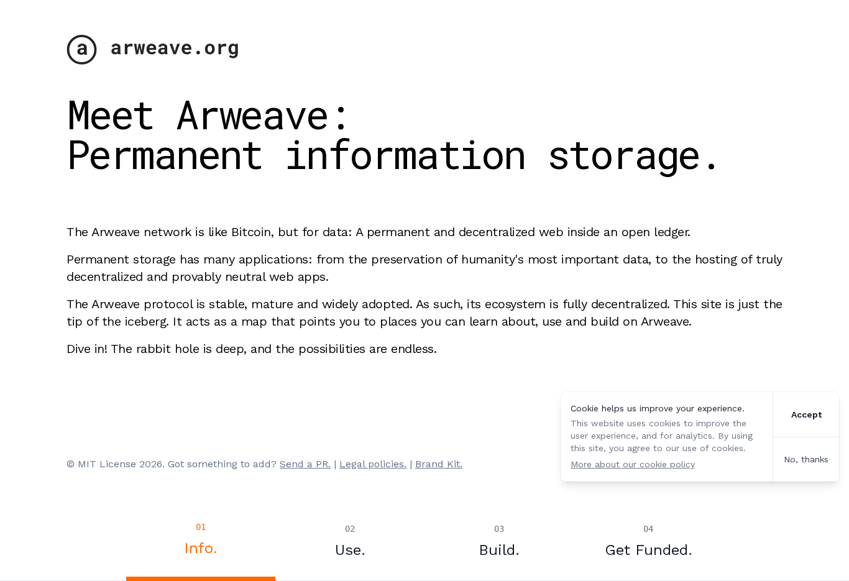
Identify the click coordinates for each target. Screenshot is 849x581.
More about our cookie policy (633, 464)
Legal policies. (372, 464)
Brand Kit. (438, 464)
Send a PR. (305, 464)
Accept (806, 414)
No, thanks (806, 459)
